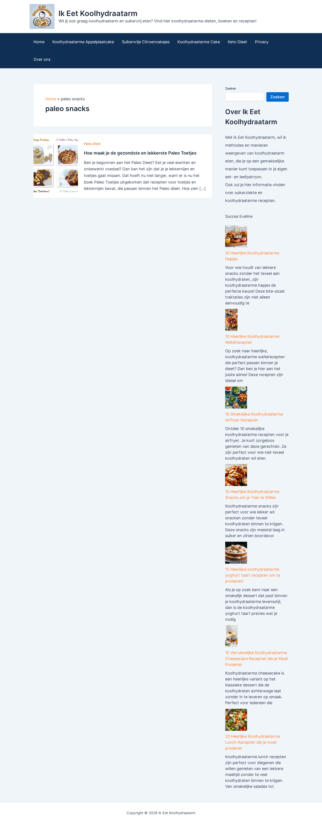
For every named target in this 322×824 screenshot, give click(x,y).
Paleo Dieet (92, 144)
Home (39, 42)
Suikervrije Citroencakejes (146, 42)
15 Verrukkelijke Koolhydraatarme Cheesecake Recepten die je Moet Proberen (256, 658)
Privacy (262, 42)
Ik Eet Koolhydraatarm (98, 13)
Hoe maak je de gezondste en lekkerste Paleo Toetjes (140, 153)
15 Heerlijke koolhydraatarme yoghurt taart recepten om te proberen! (252, 575)
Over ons (42, 59)
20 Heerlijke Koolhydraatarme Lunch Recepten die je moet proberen (252, 742)
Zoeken (230, 88)
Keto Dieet (237, 42)
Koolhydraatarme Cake (198, 42)
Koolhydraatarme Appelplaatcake (83, 42)
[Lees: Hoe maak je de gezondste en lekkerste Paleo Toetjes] (56, 166)
